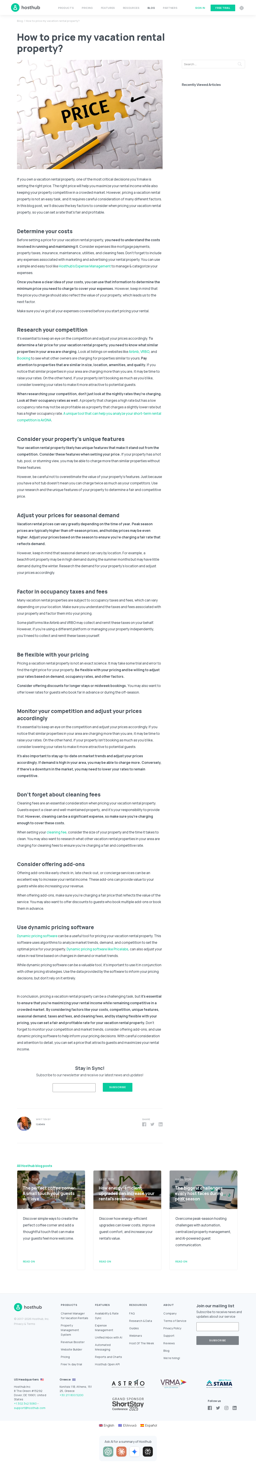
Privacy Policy (172, 1328)
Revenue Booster (72, 1342)
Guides (134, 1328)
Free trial (222, 8)
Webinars (135, 1335)
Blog (151, 8)
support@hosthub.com (29, 1408)
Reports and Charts (108, 1357)
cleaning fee (56, 832)
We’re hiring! (171, 1358)
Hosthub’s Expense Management (85, 266)
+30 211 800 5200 (72, 1395)
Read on (29, 1261)
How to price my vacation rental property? (53, 21)
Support (168, 1335)
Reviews (169, 1343)
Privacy (19, 1324)
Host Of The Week (141, 1343)
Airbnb (134, 351)
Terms (31, 1324)
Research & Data (140, 1321)
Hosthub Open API (107, 1364)
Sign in (200, 8)
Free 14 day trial (71, 1364)
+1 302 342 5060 (25, 1403)
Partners (170, 8)
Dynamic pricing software (37, 936)
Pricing (87, 8)
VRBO (144, 351)
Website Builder (71, 1349)
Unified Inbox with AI (108, 1337)
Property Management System (70, 1329)
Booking (23, 358)
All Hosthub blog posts (34, 1166)
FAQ (131, 1313)
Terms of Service (174, 1321)
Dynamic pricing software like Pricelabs (97, 949)
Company (169, 1313)
